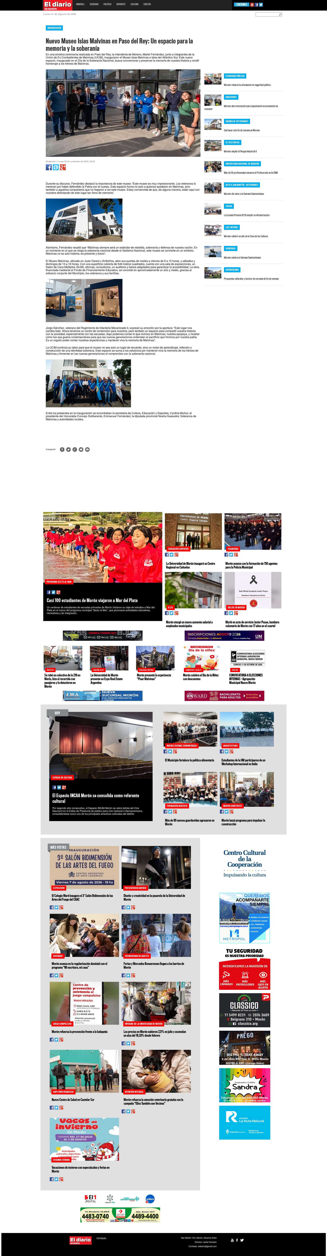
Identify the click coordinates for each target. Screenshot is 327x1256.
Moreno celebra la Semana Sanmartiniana (242, 257)
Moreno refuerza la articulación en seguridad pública (247, 84)
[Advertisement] (15, 73)
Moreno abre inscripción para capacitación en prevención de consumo (241, 107)
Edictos (147, 4)
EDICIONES (242, 4)
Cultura (134, 4)
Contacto (101, 1238)
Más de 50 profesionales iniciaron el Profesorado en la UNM (251, 172)
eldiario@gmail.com (207, 1246)
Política (107, 4)
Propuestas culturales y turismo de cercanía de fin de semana (251, 278)
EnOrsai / (80, 4)
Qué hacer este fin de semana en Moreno (242, 130)
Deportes (121, 4)
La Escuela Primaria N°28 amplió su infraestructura (246, 215)
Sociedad (94, 4)
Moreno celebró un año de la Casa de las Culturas (246, 236)
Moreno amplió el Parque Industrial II (240, 151)
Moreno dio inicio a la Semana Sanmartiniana (244, 193)
